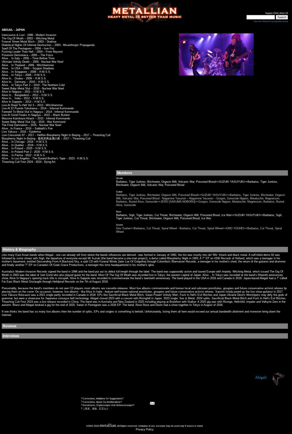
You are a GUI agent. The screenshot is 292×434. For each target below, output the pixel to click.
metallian (108, 425)
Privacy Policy (145, 429)
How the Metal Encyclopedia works (271, 21)
